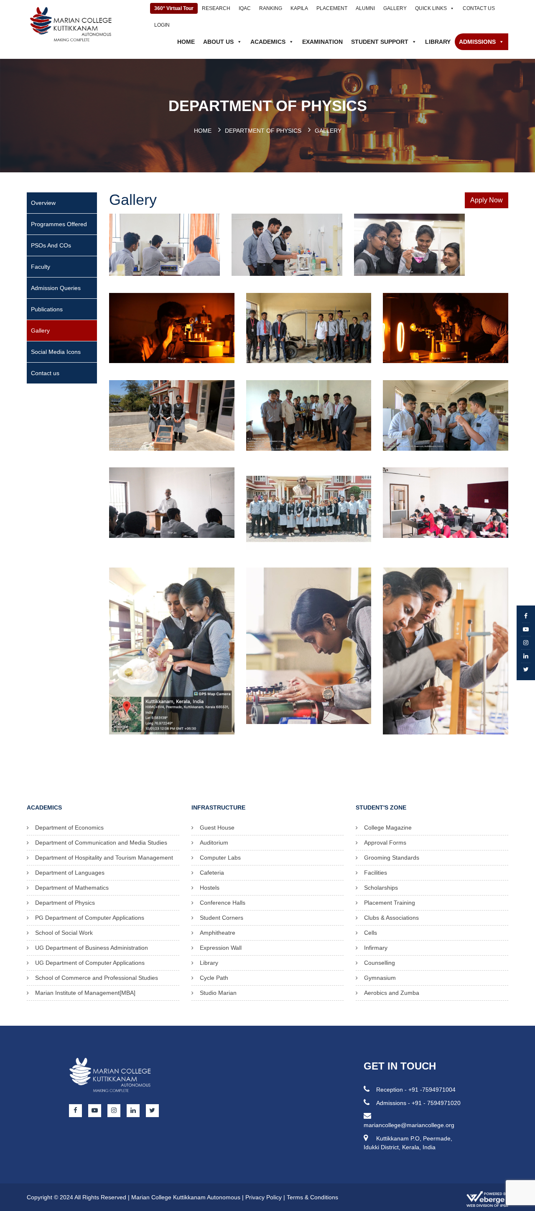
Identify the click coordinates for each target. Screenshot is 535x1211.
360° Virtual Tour (174, 8)
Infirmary (375, 947)
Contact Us (479, 8)
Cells (370, 932)
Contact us (45, 373)
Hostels (209, 887)
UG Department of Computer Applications (90, 962)
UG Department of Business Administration (91, 947)
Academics (267, 41)
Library (438, 41)
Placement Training (389, 902)
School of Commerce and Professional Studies (96, 977)
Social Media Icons (56, 351)
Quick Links (431, 8)
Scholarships (381, 887)
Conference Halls (222, 902)
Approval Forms (385, 842)
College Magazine (388, 827)
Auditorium (214, 842)
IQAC (245, 8)
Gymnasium (380, 977)
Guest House (217, 827)
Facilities (375, 872)
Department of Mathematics (72, 887)
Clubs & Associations (391, 917)
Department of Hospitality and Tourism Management (104, 857)
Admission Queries (56, 288)
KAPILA (299, 8)
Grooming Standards (391, 857)
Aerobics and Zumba (391, 992)
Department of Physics (263, 130)
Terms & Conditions (312, 1197)
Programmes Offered (59, 224)
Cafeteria (212, 872)
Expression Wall (221, 947)
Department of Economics (69, 827)
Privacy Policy (263, 1197)
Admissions (477, 41)
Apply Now (486, 200)
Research (216, 8)
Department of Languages (69, 872)
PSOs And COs (51, 245)
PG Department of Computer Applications (89, 917)
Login (162, 25)
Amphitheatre (217, 932)
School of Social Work (64, 932)
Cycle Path (214, 977)
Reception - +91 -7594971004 (416, 1089)
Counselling (379, 962)
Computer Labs (220, 857)
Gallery (395, 8)
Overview (43, 202)
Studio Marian (218, 992)
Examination (322, 41)
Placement (331, 8)
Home (186, 41)
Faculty (40, 266)
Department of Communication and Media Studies (101, 842)
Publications (47, 309)
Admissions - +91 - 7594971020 (418, 1103)
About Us (218, 41)
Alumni (365, 8)
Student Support (379, 41)
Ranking (270, 8)
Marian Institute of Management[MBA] (85, 992)
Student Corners (221, 917)
